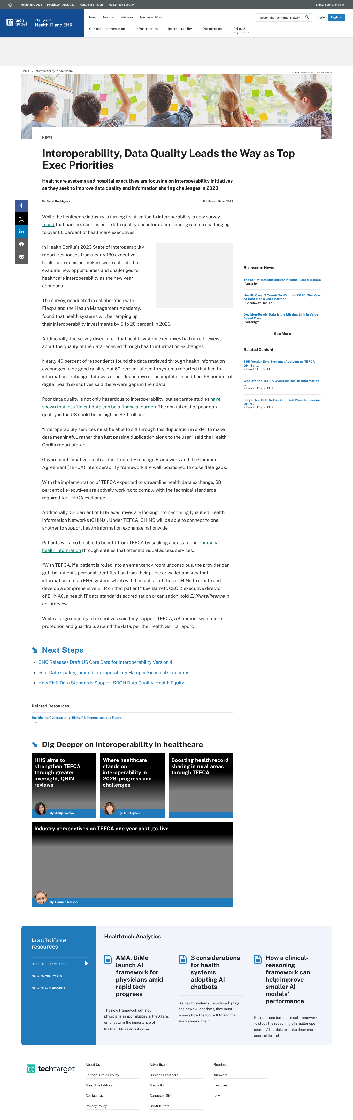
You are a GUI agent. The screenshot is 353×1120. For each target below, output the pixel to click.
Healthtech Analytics (60, 4)
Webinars (127, 17)
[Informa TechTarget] (10, 5)
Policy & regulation (241, 30)
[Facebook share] (21, 206)
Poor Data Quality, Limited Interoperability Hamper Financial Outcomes (113, 672)
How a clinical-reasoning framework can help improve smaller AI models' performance (288, 979)
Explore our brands (328, 4)
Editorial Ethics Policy (102, 1075)
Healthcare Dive (31, 4)
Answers (220, 1075)
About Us (93, 1065)
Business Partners (164, 1075)
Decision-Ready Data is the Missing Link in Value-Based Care (282, 316)
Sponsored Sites (150, 17)
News (93, 17)
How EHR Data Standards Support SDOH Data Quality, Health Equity (111, 682)
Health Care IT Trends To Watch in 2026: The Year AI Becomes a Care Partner (282, 297)
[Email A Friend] (21, 257)
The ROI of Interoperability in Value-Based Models (282, 280)
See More (282, 333)
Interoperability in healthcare (54, 71)
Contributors (160, 1106)
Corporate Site (161, 1096)
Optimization (212, 29)
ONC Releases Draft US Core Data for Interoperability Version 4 (105, 662)
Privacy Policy (96, 1106)
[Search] (307, 18)
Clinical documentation (107, 29)
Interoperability (180, 29)
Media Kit (157, 1085)
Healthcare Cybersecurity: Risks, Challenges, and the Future (77, 718)
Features (109, 17)
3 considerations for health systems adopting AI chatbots (215, 972)
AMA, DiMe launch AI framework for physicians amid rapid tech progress (139, 975)
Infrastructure (146, 29)
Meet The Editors (99, 1085)
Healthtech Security (122, 4)
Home (25, 71)
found (48, 224)
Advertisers (159, 1065)
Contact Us (94, 1096)
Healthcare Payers (92, 4)
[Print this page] (21, 244)
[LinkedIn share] (21, 231)
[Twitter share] (21, 218)
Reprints (220, 1065)
